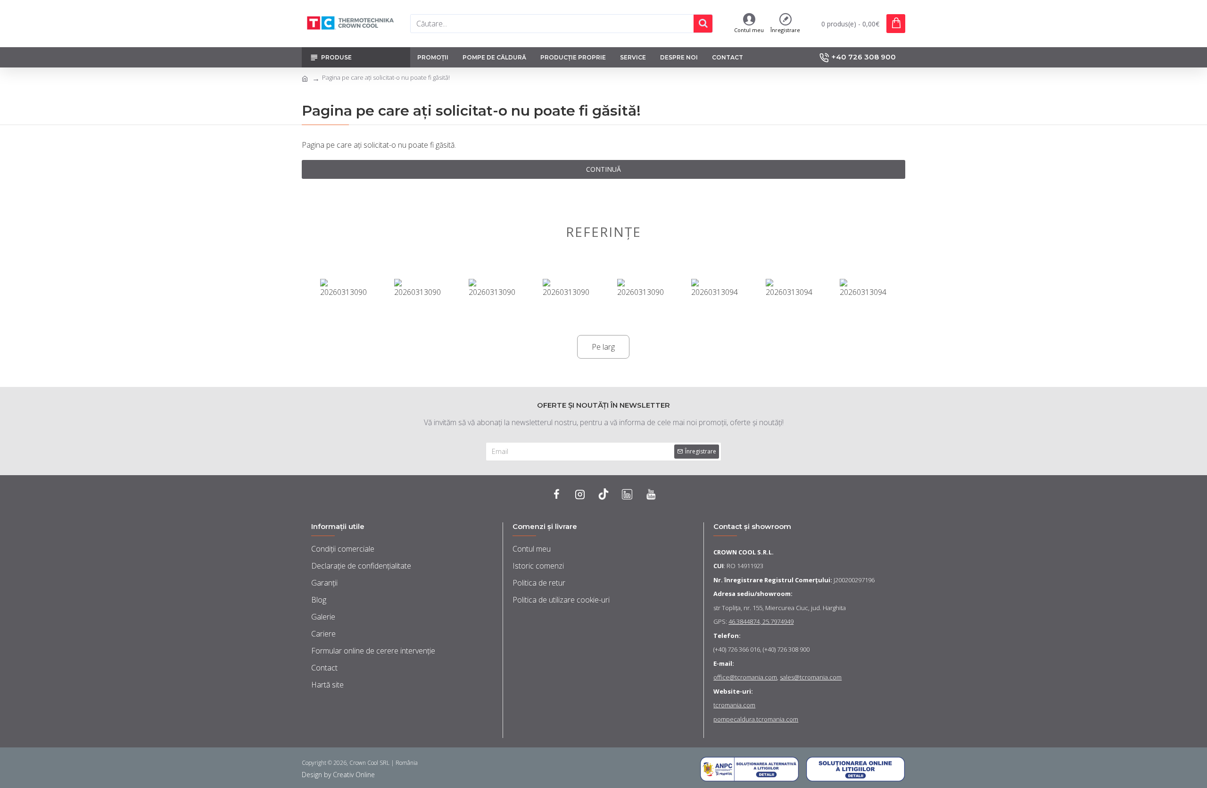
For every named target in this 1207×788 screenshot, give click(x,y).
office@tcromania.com (745, 677)
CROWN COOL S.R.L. (743, 552)
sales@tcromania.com (811, 677)
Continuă (603, 169)
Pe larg (603, 347)
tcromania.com (734, 705)
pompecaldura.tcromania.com (755, 719)
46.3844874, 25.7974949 (761, 621)
